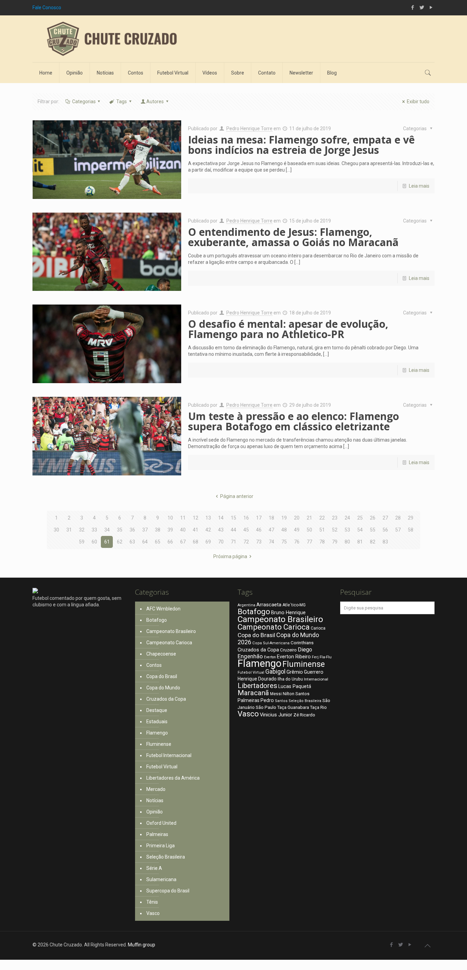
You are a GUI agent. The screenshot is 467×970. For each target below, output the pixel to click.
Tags (121, 101)
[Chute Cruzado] (111, 38)
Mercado (155, 789)
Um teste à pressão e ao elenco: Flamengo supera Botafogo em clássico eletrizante (293, 421)
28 (398, 518)
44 (233, 530)
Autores (155, 101)
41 (195, 530)
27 (385, 518)
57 (398, 530)
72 (246, 541)
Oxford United (161, 823)
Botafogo (156, 620)
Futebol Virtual (161, 766)
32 (81, 530)
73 (259, 541)
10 (170, 518)
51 (322, 530)
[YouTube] (431, 7)
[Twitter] (421, 7)
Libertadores (257, 686)
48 (284, 530)
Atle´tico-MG (294, 605)
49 (296, 530)
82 (372, 541)
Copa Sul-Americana (271, 643)
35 (119, 530)
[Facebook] (412, 7)
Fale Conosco (46, 7)
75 (284, 541)
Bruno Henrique (288, 613)
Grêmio (294, 672)
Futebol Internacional (168, 755)
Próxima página (230, 556)
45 (246, 530)
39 (170, 530)
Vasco (153, 913)
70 (221, 541)
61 (107, 541)
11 (183, 518)
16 (246, 518)
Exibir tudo (418, 101)
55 (372, 530)
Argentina (246, 605)
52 (334, 530)
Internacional (316, 679)
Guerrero (313, 672)
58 (410, 530)
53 (347, 530)
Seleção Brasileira (165, 857)
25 (360, 518)
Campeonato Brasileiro (171, 631)
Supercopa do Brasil (167, 890)
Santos (281, 701)
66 (170, 541)
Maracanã (253, 693)
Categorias (84, 101)
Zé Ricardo (304, 714)
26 (372, 518)
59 (81, 541)
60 (94, 541)
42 (208, 530)
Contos (154, 665)
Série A (154, 868)
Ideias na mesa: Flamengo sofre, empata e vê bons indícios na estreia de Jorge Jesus (301, 145)
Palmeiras (157, 834)
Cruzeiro (288, 649)
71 (233, 541)
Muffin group (141, 944)
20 (296, 518)
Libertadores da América (173, 778)
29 (410, 518)
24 (347, 518)
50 (309, 530)
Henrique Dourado (257, 679)
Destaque (156, 710)
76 (296, 541)
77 (309, 541)
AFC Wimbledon (163, 608)
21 (309, 518)
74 (271, 541)
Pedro (267, 700)
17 (259, 518)
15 (233, 518)
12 (195, 518)
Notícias (154, 800)
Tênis (152, 902)
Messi (276, 693)
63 (132, 541)
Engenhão (250, 656)
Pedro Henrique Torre (249, 128)
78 (322, 541)
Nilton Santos (296, 693)
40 (183, 530)
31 (69, 530)
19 (284, 518)
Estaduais (157, 721)
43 (221, 530)
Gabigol (275, 671)
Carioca (318, 628)
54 (360, 530)
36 (132, 530)
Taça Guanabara (293, 707)
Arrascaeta (268, 605)
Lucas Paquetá (294, 686)
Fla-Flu (326, 657)
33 (94, 530)
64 (145, 541)
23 (334, 518)
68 (195, 541)
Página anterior (236, 496)
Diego (305, 649)
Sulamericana (161, 879)
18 (271, 518)
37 (145, 530)
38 (157, 530)
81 (360, 541)
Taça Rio (318, 707)
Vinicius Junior (276, 715)
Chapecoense (161, 654)
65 (157, 541)
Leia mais (419, 186)
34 (107, 530)
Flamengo (157, 733)
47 (271, 530)
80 (347, 541)
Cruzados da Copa (166, 699)
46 (259, 530)
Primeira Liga (160, 845)
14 (221, 518)
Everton (270, 657)
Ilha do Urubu (290, 679)
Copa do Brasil (161, 676)
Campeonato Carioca (169, 642)
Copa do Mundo (163, 687)
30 (56, 530)
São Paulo (266, 707)
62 (119, 541)
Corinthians (302, 642)
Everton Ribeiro (294, 657)
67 (183, 541)
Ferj (315, 657)
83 (385, 541)
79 (334, 541)
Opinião (154, 811)
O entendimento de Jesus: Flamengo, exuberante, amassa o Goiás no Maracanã (293, 237)
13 (208, 518)
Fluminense (158, 744)
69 (208, 541)
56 (385, 530)
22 (322, 518)
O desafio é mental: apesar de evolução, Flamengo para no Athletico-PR (288, 329)
